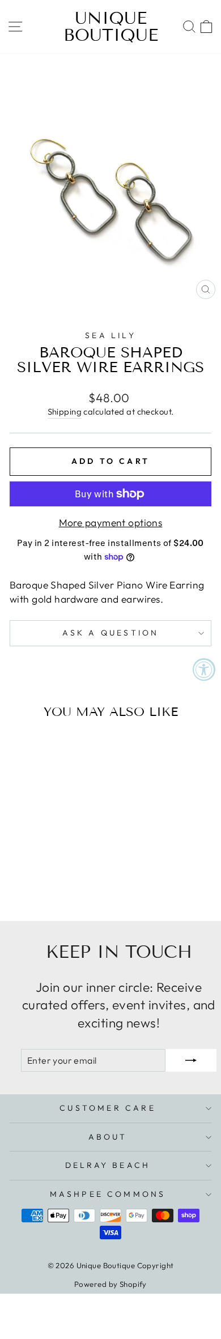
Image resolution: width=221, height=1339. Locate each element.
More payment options (111, 523)
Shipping (65, 411)
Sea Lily (110, 335)
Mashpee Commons (108, 1194)
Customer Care (108, 1108)
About (108, 1137)
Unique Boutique (110, 26)
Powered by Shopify (110, 1284)
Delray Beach (107, 1165)
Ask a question (110, 633)
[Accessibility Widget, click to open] (204, 669)
